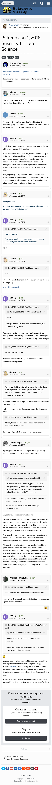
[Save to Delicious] (20, 768)
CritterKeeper (15, 442)
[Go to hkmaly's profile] (5, 139)
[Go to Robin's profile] (5, 26)
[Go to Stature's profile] (5, 194)
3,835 (23, 92)
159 (26, 63)
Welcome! (14, 25)
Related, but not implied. (12, 287)
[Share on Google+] (11, 768)
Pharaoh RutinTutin (18, 578)
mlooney (13, 92)
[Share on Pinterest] (36, 768)
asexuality (14, 667)
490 (21, 138)
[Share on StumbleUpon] (28, 768)
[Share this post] (48, 66)
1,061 (21, 114)
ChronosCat (8, 53)
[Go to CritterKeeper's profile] (5, 443)
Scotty (12, 114)
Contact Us (26, 775)
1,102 (28, 443)
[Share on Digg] (15, 768)
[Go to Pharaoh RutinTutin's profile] (5, 579)
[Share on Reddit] (24, 768)
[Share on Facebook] (7, 768)
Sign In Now (26, 738)
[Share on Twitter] (3, 768)
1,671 (33, 578)
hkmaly (12, 138)
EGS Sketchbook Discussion (36, 53)
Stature (12, 193)
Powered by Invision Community (26, 781)
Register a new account (26, 721)
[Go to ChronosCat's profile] (5, 64)
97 (21, 194)
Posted (17, 66)
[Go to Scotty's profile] (5, 115)
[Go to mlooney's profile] (5, 93)
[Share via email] (32, 768)
